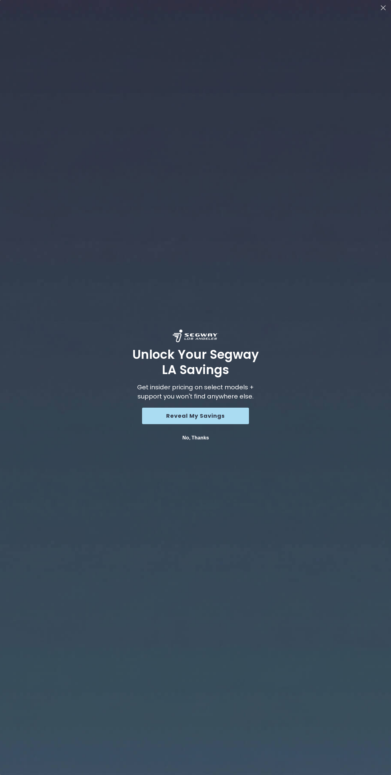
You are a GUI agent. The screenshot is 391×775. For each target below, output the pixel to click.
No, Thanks (195, 437)
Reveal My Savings (195, 416)
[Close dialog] (383, 7)
